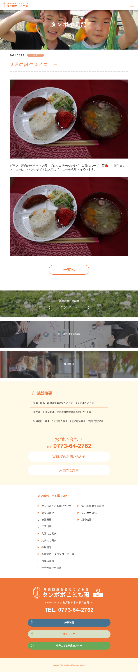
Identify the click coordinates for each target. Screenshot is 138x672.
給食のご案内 (49, 540)
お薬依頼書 (48, 560)
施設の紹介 (48, 512)
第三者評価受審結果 (92, 505)
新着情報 (86, 519)
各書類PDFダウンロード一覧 (58, 554)
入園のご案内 (69, 470)
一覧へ (69, 270)
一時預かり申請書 (52, 567)
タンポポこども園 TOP (52, 495)
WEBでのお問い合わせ (69, 456)
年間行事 (47, 526)
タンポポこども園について (57, 505)
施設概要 (47, 519)
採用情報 (47, 547)
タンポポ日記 (88, 512)
